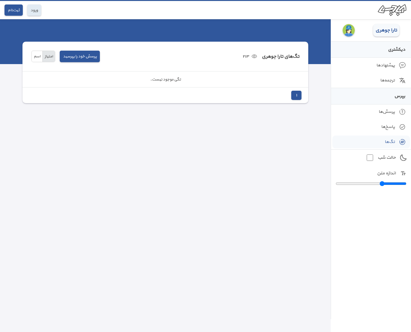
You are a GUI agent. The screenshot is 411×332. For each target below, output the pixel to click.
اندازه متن (386, 173)
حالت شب (387, 157)
